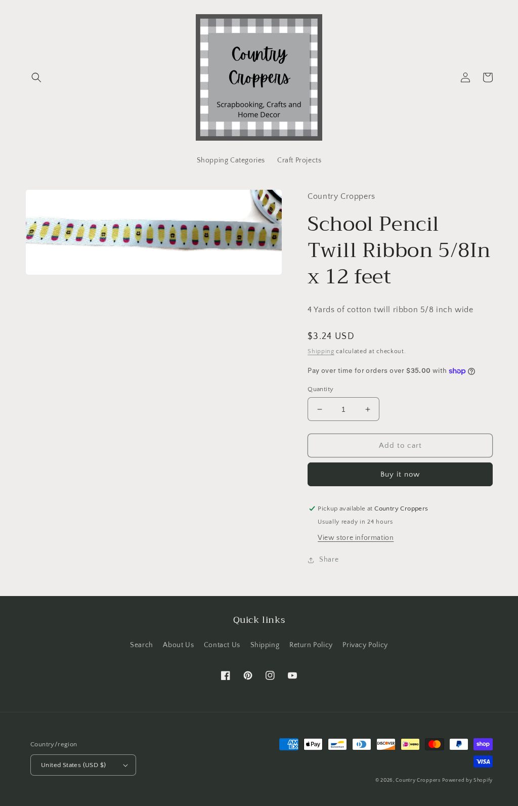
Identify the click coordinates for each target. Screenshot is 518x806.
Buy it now (400, 474)
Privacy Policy (364, 645)
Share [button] (328, 560)
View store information (356, 538)
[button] (36, 77)
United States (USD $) (73, 765)
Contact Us (222, 645)
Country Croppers (418, 780)
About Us (178, 645)
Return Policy (311, 645)
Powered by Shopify (467, 780)
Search (141, 645)
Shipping (321, 351)
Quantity (320, 389)
